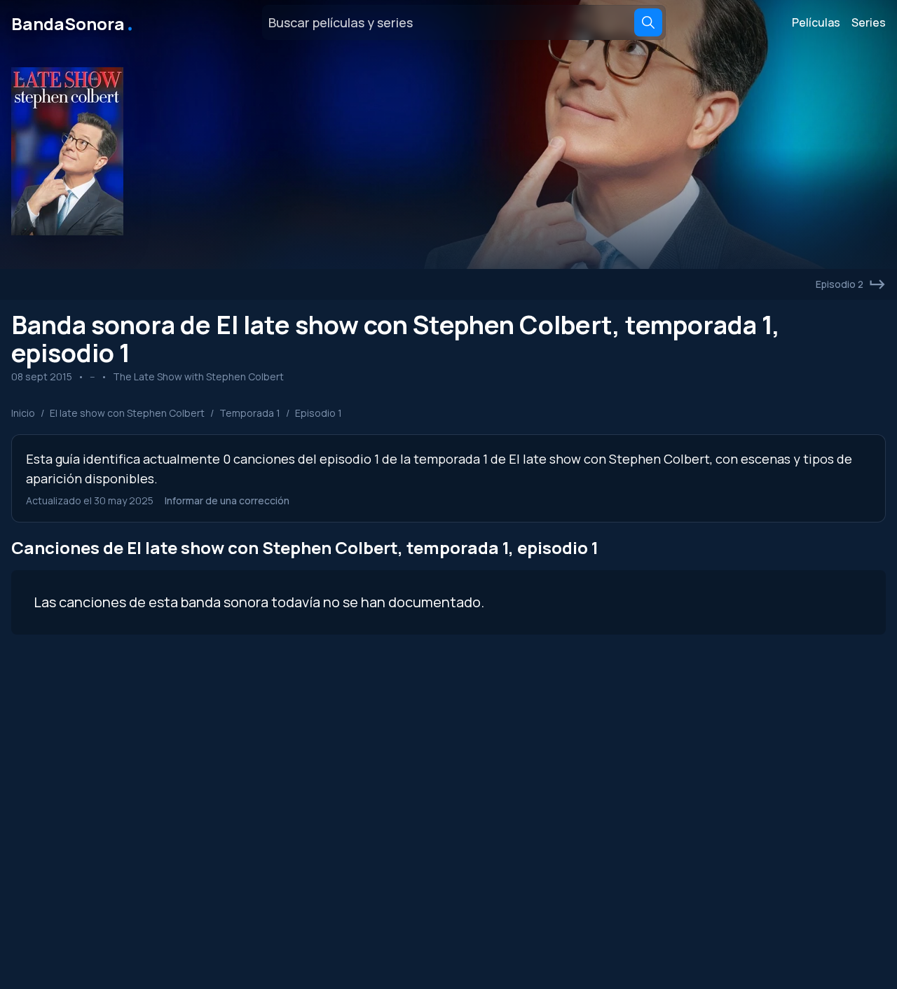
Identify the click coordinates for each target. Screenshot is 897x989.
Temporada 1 (249, 413)
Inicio (23, 413)
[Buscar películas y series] (648, 22)
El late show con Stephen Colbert (127, 413)
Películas (816, 22)
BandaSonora (73, 22)
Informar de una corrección (227, 500)
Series (868, 22)
